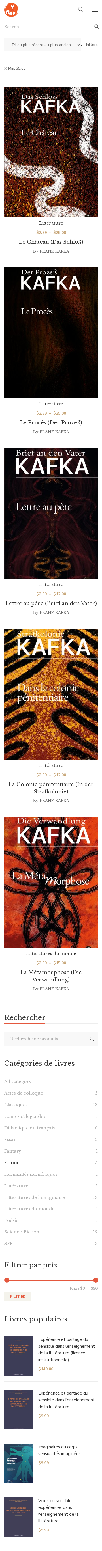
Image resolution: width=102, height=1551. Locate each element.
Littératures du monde (51, 953)
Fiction (12, 1162)
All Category (18, 1081)
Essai (9, 1139)
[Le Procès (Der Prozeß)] (51, 332)
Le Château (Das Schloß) (51, 242)
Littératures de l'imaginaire (34, 1197)
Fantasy (12, 1151)
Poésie (11, 1220)
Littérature (51, 223)
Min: (17, 68)
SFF (8, 1243)
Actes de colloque (23, 1093)
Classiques (15, 1104)
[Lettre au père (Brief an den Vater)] (51, 513)
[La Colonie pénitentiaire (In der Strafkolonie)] (51, 694)
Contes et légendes (24, 1116)
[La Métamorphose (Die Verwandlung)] (51, 882)
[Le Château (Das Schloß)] (51, 152)
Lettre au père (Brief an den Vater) (51, 603)
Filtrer (18, 1296)
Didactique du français (29, 1128)
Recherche (92, 1039)
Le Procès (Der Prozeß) (51, 423)
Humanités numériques (30, 1174)
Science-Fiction (21, 1232)
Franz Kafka (54, 251)
